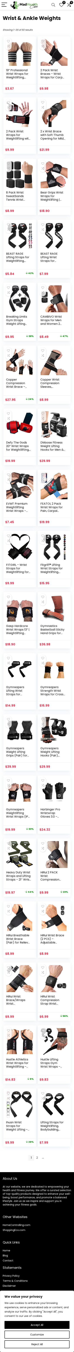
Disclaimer (9, 1286)
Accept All (37, 1325)
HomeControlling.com (16, 1225)
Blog (5, 1255)
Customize (37, 1334)
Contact (8, 1260)
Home (6, 1250)
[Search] (53, 5)
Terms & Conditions (15, 1281)
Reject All (37, 1344)
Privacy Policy (11, 1276)
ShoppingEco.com (14, 1230)
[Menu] (4, 5)
